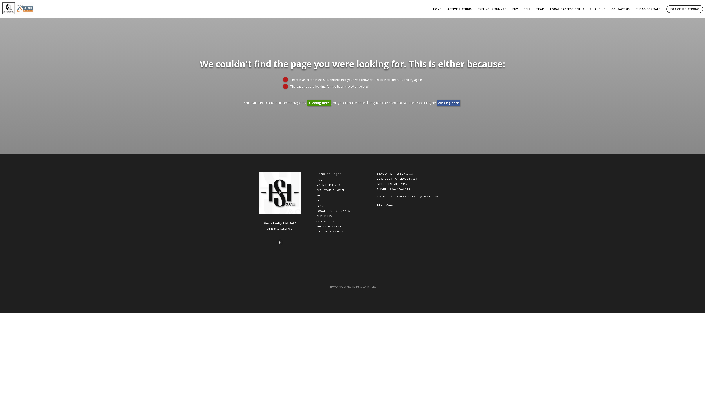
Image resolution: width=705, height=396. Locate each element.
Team (540, 9)
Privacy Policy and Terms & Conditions (352, 286)
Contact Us (620, 9)
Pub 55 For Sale (648, 9)
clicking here (319, 103)
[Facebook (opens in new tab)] (280, 242)
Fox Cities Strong (684, 9)
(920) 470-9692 (400, 189)
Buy (515, 9)
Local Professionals (567, 9)
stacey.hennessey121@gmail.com (413, 196)
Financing (598, 9)
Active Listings (459, 9)
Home (437, 9)
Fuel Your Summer (492, 9)
